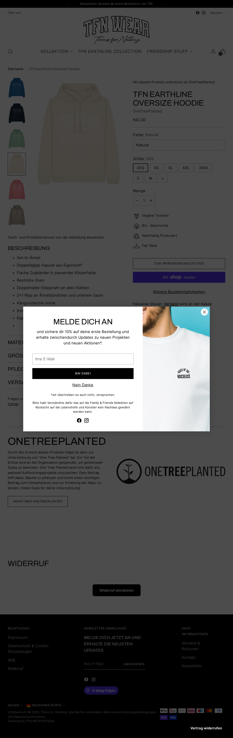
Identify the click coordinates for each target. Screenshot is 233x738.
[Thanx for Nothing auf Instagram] (86, 421)
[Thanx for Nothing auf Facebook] (79, 421)
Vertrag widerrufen (206, 728)
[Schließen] (204, 312)
